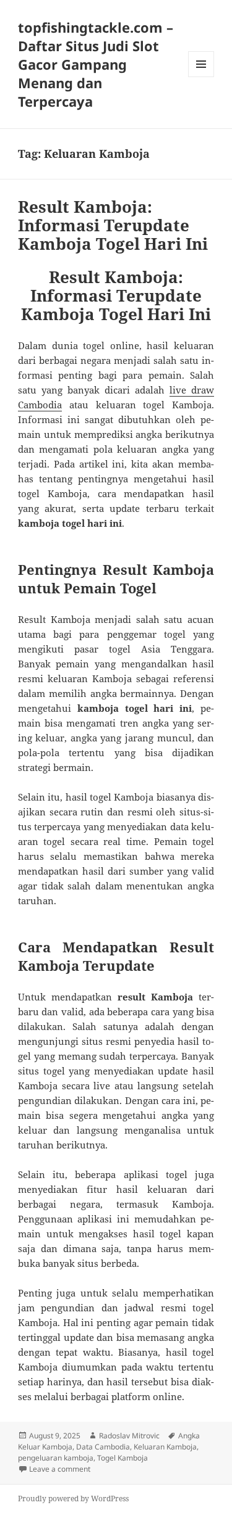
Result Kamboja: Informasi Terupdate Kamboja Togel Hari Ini (113, 225)
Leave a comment (59, 1469)
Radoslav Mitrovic (129, 1435)
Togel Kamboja (122, 1458)
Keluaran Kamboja (165, 1446)
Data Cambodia (103, 1446)
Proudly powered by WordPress (73, 1498)
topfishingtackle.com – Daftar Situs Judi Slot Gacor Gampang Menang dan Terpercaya (95, 64)
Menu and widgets (201, 76)
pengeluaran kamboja (55, 1458)
